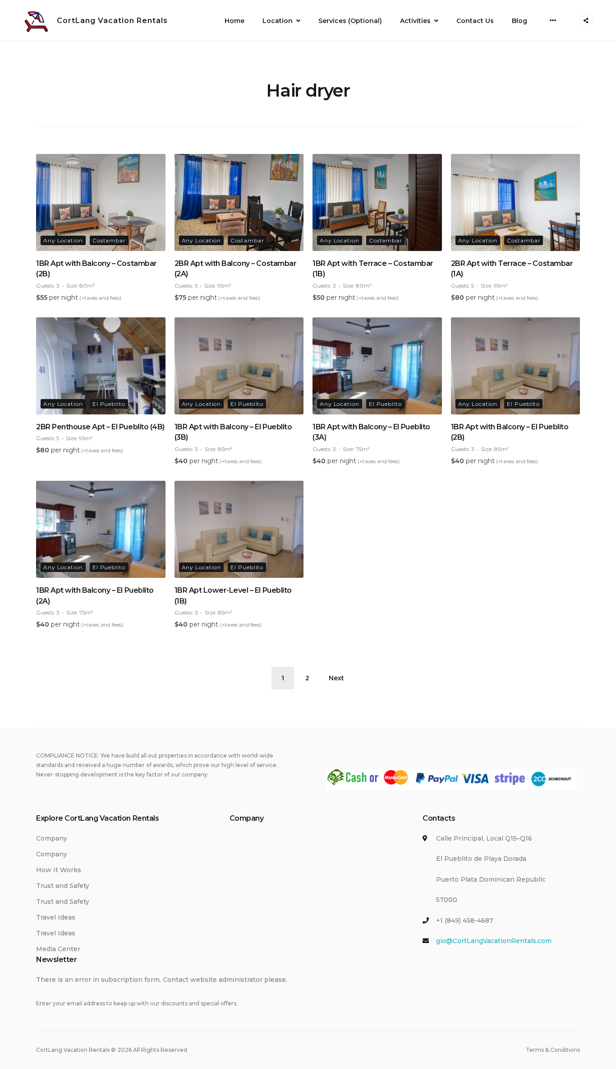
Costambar (109, 240)
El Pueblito (108, 403)
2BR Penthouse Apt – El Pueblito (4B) (100, 427)
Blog (519, 21)
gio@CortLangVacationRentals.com (494, 941)
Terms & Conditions (553, 1049)
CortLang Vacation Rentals (112, 20)
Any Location (63, 240)
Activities (415, 21)
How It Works (58, 870)
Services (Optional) (350, 21)
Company (51, 838)
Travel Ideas (55, 917)
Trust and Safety (62, 886)
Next (336, 678)
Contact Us (475, 21)
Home (234, 21)
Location (277, 21)
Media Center (58, 949)
